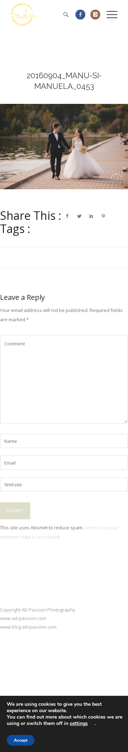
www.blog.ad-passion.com (28, 627)
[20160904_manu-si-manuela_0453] (64, 146)
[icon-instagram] (95, 15)
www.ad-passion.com (23, 618)
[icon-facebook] (82, 15)
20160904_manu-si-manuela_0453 (64, 81)
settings (79, 723)
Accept (20, 740)
